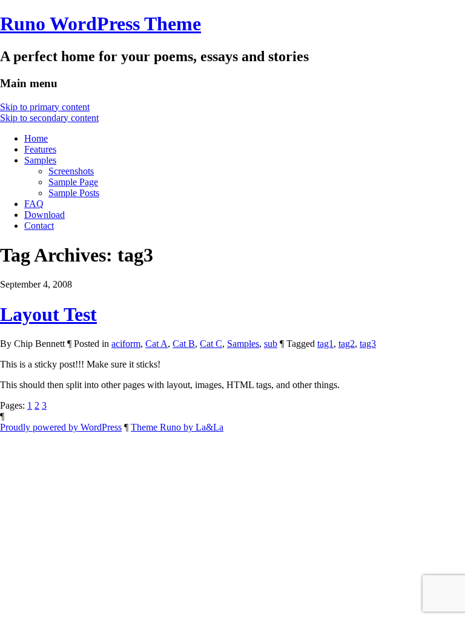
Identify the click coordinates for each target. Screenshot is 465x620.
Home (36, 138)
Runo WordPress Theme (100, 24)
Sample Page (73, 182)
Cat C (211, 343)
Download (44, 214)
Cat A (156, 343)
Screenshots (71, 171)
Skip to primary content (45, 107)
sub (270, 343)
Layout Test (48, 314)
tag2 (346, 343)
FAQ (34, 204)
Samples (40, 160)
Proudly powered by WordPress (61, 427)
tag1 (325, 343)
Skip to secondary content (49, 118)
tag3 (368, 343)
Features (40, 149)
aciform (125, 343)
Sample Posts (73, 193)
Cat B (184, 343)
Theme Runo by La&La (177, 427)
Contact (39, 225)
